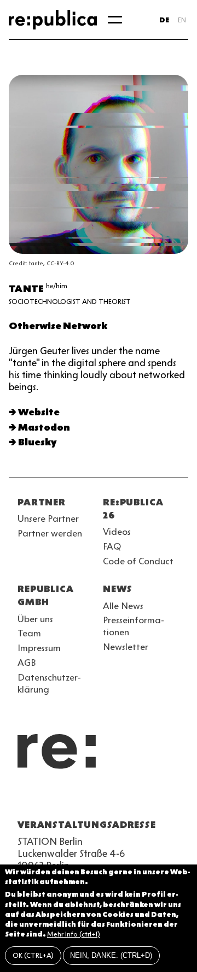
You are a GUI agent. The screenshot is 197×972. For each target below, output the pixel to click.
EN (182, 20)
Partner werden (50, 533)
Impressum (39, 647)
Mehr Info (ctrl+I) (73, 934)
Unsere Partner (48, 518)
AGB (27, 662)
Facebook (162, 798)
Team (29, 633)
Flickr (122, 798)
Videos (117, 531)
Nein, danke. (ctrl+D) (111, 955)
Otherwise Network (58, 326)
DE (164, 20)
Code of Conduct (138, 561)
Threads (142, 798)
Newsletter (125, 646)
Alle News (123, 605)
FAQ (112, 546)
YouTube (24, 798)
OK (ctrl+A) (33, 955)
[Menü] (114, 19)
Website (39, 412)
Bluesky (37, 442)
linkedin (102, 798)
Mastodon (44, 427)
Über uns (35, 618)
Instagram (43, 798)
